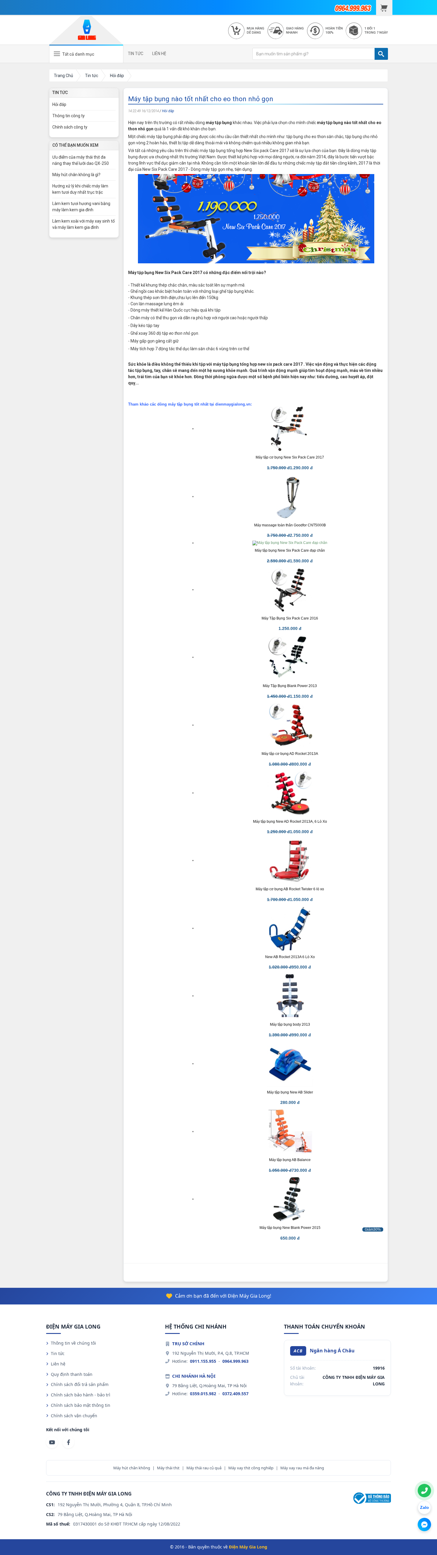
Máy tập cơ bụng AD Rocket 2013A (290, 754)
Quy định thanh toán (71, 1374)
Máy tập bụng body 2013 (290, 1024)
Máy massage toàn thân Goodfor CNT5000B (290, 525)
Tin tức (58, 1353)
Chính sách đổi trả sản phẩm (80, 1384)
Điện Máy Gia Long (248, 1547)
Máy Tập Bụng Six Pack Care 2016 (290, 618)
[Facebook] (68, 1442)
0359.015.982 (203, 1393)
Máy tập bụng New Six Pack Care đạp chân (290, 550)
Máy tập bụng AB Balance (290, 1160)
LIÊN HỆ (159, 53)
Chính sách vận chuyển (74, 1415)
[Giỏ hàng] (384, 7)
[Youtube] (52, 1442)
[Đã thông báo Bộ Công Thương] (371, 1498)
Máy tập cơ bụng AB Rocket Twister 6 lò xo (290, 889)
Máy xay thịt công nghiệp (250, 1467)
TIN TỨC (135, 53)
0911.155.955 (203, 1361)
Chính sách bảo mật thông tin (80, 1405)
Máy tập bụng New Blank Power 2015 (290, 1228)
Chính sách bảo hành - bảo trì (80, 1395)
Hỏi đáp (168, 111)
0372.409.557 (235, 1393)
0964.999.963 (235, 1361)
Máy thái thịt (168, 1467)
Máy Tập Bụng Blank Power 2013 (290, 686)
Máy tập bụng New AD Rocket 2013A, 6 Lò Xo (290, 821)
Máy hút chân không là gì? (76, 174)
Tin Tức (60, 92)
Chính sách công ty (69, 127)
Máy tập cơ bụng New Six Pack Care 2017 (290, 457)
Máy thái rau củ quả (203, 1467)
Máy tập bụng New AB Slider (290, 1092)
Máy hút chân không (131, 1467)
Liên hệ (58, 1364)
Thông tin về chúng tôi (73, 1343)
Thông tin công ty (68, 115)
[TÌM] (381, 54)
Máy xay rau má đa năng (302, 1467)
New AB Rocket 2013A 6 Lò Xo (290, 957)
